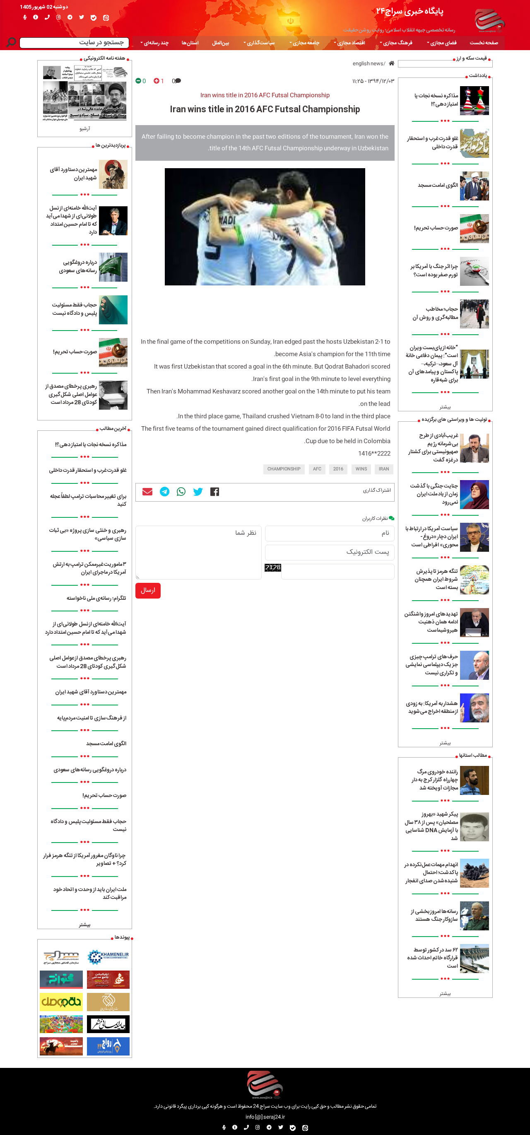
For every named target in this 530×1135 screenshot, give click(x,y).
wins (361, 469)
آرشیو (85, 129)
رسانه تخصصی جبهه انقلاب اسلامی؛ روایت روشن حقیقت (399, 30)
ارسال (148, 590)
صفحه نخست (484, 43)
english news (368, 64)
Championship (284, 469)
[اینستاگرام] (58, 18)
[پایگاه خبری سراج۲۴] (489, 19)
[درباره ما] (35, 18)
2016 (338, 469)
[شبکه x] (81, 18)
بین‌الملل (220, 43)
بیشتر (445, 407)
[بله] (93, 18)
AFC (317, 469)
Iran (384, 469)
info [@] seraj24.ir (265, 1117)
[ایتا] (106, 18)
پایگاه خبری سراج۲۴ (409, 11)
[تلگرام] (70, 18)
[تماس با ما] (47, 18)
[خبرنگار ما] (25, 18)
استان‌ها (190, 43)
